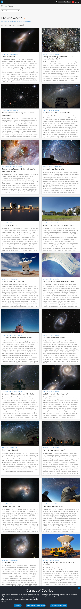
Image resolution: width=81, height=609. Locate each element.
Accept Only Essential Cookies (36, 605)
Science (61, 2)
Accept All (18, 605)
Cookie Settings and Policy (58, 605)
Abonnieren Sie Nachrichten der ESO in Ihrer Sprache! (16, 21)
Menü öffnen (8, 6)
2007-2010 (20, 25)
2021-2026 (4, 25)
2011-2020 (12, 25)
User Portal (67, 2)
